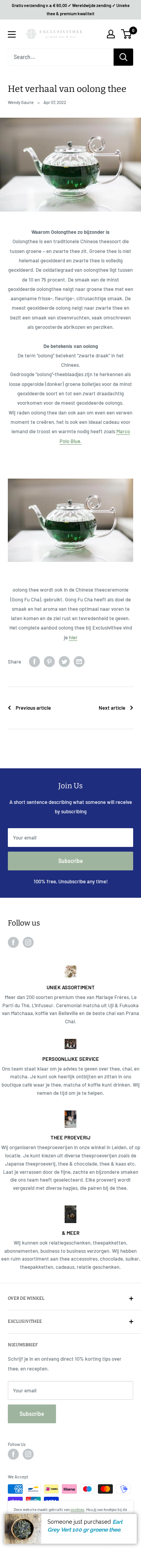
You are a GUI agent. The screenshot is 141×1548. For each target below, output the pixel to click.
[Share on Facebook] (34, 661)
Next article (112, 708)
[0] (127, 34)
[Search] (123, 57)
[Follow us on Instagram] (28, 942)
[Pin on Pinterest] (49, 661)
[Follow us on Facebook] (13, 942)
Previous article (33, 708)
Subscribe (70, 860)
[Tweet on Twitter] (64, 661)
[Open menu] (12, 34)
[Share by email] (79, 661)
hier (73, 637)
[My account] (111, 34)
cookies (77, 1509)
